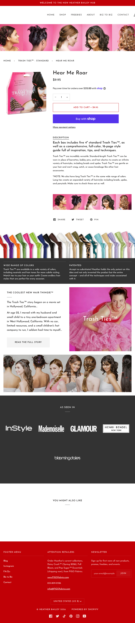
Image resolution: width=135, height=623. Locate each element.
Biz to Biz (7, 577)
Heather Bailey (49, 610)
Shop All (68, 373)
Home (7, 61)
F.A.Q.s (6, 571)
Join (123, 573)
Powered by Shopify (85, 610)
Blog (5, 561)
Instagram (8, 566)
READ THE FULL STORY (28, 342)
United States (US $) (66, 601)
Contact (7, 582)
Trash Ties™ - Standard (33, 61)
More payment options (64, 127)
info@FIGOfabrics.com (58, 589)
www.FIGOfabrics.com (58, 577)
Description (61, 138)
